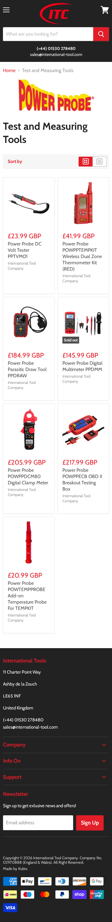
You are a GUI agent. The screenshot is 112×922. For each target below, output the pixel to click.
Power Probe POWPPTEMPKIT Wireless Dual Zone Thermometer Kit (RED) (82, 256)
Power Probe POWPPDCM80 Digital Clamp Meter (28, 476)
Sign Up (90, 822)
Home (9, 70)
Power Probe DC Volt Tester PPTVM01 (25, 250)
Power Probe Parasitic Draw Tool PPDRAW (27, 369)
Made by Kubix (15, 868)
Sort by (15, 161)
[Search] (101, 34)
